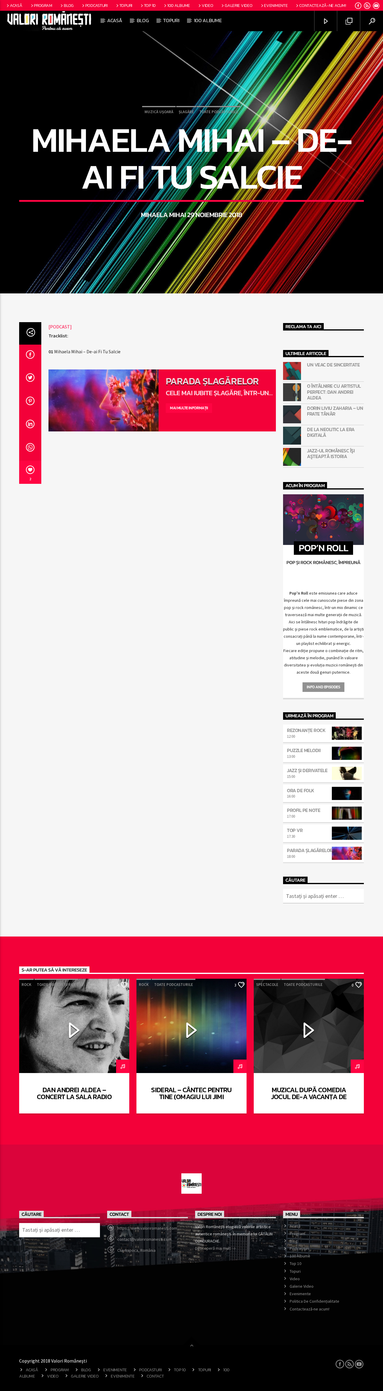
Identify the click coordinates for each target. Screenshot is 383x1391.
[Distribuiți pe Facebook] (30, 356)
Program (43, 5)
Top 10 (150, 5)
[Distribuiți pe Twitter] (30, 379)
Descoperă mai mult (213, 1248)
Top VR (295, 830)
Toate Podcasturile (218, 111)
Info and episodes (323, 687)
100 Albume (178, 5)
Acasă (16, 5)
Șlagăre (186, 111)
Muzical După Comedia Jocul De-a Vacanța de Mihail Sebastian (309, 1097)
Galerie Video (238, 5)
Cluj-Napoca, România (136, 1250)
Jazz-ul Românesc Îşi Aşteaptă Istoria (331, 453)
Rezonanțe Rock (306, 730)
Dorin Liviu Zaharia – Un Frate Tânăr (335, 411)
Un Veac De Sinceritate (333, 365)
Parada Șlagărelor (212, 381)
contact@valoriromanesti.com (144, 1239)
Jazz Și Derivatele (307, 770)
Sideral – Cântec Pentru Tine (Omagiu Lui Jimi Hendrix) (191, 1097)
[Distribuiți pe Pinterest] (30, 402)
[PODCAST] (60, 327)
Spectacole (267, 984)
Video (207, 5)
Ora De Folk (300, 790)
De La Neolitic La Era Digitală (331, 432)
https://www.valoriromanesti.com (147, 1228)
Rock (26, 984)
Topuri (125, 5)
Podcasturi (96, 5)
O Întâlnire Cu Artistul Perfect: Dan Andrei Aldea (334, 392)
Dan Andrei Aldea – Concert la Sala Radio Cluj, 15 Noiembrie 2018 (74, 1097)
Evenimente (276, 5)
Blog (69, 5)
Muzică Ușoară (159, 111)
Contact (155, 1376)
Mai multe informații (189, 408)
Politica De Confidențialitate (314, 1301)
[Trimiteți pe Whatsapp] (30, 449)
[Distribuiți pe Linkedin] (30, 425)
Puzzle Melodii (303, 750)
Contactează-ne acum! (322, 5)
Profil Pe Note (303, 810)
